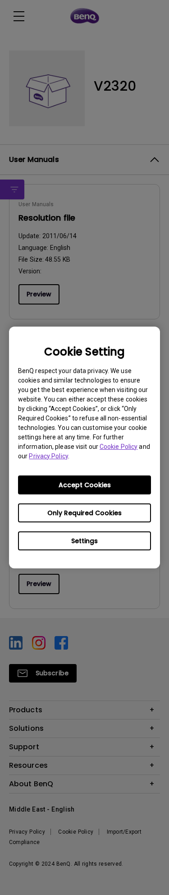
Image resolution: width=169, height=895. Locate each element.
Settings (84, 540)
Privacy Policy (48, 456)
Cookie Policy (118, 446)
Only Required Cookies (84, 512)
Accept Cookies (85, 484)
